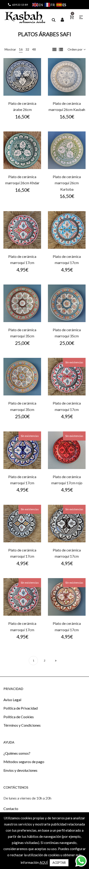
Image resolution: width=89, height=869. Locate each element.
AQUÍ (43, 862)
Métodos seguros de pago (23, 761)
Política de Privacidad (20, 708)
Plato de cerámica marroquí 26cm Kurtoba (67, 182)
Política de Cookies (18, 717)
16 (21, 49)
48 (34, 49)
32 (27, 49)
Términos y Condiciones (22, 725)
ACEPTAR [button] (59, 862)
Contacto (10, 808)
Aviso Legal (12, 699)
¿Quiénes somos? (16, 753)
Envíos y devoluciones (20, 770)
